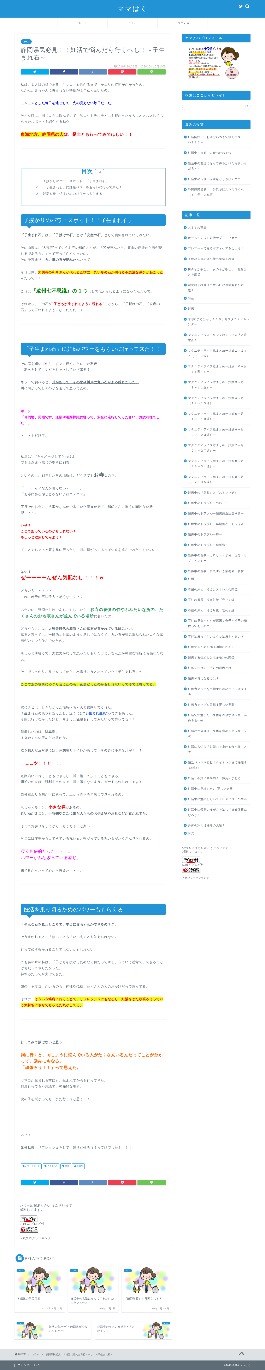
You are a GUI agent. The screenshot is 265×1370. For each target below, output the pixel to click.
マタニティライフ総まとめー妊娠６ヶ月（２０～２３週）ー (216, 432)
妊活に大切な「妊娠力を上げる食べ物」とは (217, 749)
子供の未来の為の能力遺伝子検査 (211, 259)
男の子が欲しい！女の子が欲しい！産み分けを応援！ (217, 272)
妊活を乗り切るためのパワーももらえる (72, 194)
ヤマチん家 (182, 23)
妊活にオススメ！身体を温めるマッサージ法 (217, 733)
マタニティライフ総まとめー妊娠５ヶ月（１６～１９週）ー (216, 416)
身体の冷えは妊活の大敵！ (206, 825)
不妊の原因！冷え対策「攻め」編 (211, 610)
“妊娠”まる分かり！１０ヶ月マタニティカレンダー (218, 322)
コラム (132, 23)
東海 (66, 1166)
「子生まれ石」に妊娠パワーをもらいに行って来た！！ (84, 187)
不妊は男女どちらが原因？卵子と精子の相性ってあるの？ (217, 623)
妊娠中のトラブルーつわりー (208, 503)
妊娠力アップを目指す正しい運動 (211, 704)
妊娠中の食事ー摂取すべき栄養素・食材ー (217, 571)
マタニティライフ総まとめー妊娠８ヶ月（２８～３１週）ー (216, 463)
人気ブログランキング (35, 1238)
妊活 (191, 578)
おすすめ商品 (197, 227)
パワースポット (32, 1166)
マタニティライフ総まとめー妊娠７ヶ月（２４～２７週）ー (216, 448)
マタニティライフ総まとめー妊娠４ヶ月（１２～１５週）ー (216, 401)
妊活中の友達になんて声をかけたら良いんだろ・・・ (217, 166)
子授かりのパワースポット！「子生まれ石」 (76, 181)
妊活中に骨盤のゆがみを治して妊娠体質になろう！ (217, 812)
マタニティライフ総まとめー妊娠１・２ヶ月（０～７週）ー (217, 353)
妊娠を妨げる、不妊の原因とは (209, 667)
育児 (191, 833)
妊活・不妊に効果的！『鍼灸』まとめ (214, 778)
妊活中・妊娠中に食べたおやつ (209, 152)
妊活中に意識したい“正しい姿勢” (211, 788)
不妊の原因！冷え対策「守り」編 (211, 599)
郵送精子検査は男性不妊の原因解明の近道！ (216, 288)
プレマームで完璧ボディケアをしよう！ (216, 248)
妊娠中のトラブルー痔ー (205, 534)
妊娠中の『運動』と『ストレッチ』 (213, 492)
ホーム (82, 23)
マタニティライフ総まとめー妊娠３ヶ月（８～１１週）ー (216, 385)
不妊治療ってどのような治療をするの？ (216, 636)
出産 (191, 298)
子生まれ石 (52, 1166)
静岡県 (79, 1166)
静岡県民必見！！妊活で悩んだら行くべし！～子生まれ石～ (216, 192)
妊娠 (191, 308)
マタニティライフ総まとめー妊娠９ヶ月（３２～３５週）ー (216, 479)
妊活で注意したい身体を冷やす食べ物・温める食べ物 (217, 718)
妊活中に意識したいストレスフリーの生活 (217, 799)
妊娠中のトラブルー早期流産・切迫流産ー (217, 524)
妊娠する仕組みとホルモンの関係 (211, 657)
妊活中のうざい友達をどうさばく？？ (214, 179)
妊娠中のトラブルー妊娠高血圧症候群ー (216, 513)
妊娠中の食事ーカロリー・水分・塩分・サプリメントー (217, 558)
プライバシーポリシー (30, 1365)
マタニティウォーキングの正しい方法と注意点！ (217, 337)
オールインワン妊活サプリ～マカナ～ (214, 237)
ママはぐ (132, 8)
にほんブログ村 (32, 1224)
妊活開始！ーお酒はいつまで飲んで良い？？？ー (214, 140)
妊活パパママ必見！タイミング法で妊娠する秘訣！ (217, 765)
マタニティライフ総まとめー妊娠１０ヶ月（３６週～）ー (217, 369)
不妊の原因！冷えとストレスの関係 (213, 589)
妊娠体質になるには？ (203, 678)
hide (99, 172)
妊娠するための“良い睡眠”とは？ (211, 647)
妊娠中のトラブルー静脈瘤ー (208, 545)
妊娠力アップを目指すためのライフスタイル (217, 691)
